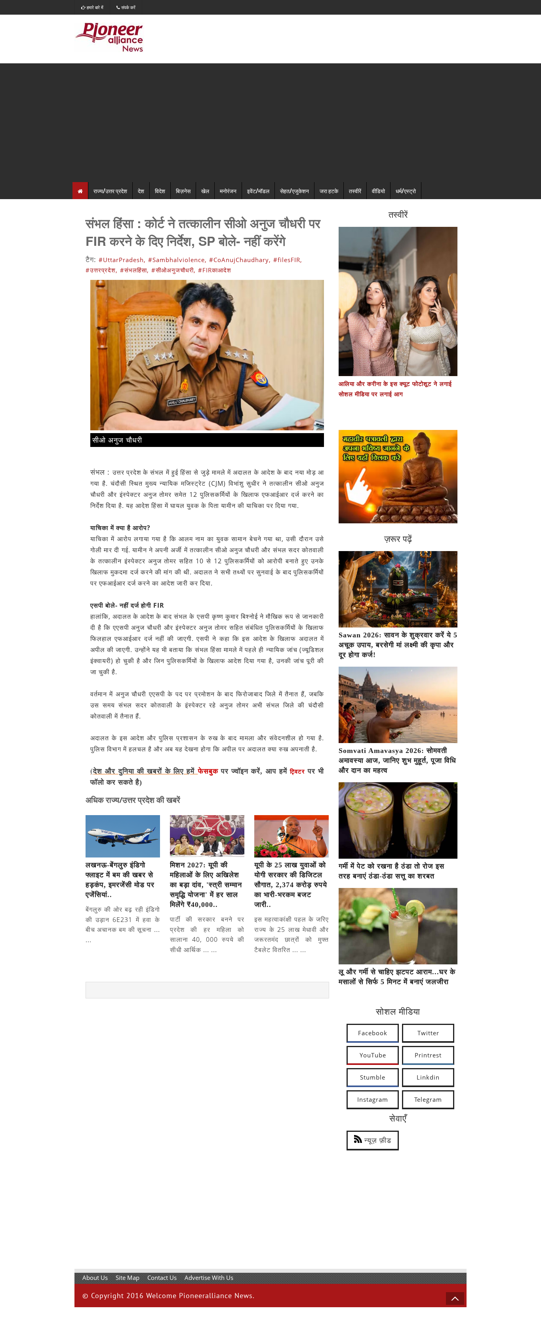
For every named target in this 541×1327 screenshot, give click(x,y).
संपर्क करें (127, 7)
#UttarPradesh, (122, 260)
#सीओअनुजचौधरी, (173, 270)
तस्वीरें (355, 190)
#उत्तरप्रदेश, (102, 270)
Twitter (428, 1033)
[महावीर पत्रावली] (398, 521)
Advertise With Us (209, 1277)
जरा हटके (329, 190)
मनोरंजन (228, 190)
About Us (95, 1277)
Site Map (127, 1277)
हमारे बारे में (94, 7)
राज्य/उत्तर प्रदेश (110, 190)
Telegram (428, 1099)
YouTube (373, 1055)
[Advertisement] (270, 122)
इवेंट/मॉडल (258, 190)
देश (141, 190)
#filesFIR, (287, 260)
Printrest (428, 1055)
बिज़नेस (183, 190)
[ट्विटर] (306, 771)
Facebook (372, 1033)
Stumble (372, 1077)
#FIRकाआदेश (214, 270)
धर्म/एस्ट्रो (406, 190)
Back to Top (455, 1298)
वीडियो (378, 190)
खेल (205, 190)
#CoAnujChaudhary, (240, 260)
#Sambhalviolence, (177, 260)
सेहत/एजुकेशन (294, 190)
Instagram (372, 1099)
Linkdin (428, 1077)
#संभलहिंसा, (134, 270)
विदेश (160, 190)
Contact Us (162, 1277)
